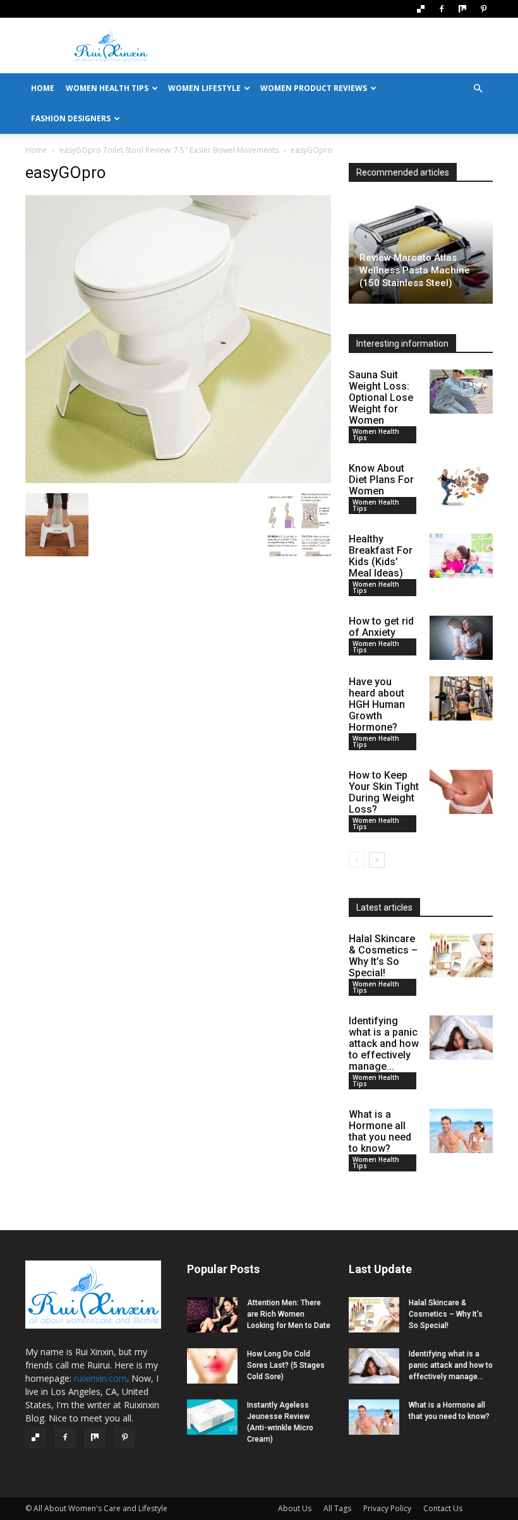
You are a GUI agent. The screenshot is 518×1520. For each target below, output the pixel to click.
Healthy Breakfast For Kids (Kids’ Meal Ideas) (381, 556)
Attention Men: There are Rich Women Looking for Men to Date (288, 1314)
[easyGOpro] (178, 480)
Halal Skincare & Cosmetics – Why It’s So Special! (383, 956)
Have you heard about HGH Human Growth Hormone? (377, 704)
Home (36, 150)
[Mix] (462, 9)
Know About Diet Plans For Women (381, 479)
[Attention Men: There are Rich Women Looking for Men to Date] (212, 1314)
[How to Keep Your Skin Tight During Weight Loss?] (461, 792)
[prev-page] (356, 860)
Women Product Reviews (313, 88)
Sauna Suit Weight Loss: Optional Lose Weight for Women (381, 397)
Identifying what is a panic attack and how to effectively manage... (384, 1043)
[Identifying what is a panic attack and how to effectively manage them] (461, 1037)
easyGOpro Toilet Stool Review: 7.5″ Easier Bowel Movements (169, 150)
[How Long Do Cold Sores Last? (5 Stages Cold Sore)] (212, 1366)
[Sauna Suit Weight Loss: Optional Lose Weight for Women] (461, 391)
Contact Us (442, 1508)
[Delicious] (420, 9)
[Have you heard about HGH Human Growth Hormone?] (461, 698)
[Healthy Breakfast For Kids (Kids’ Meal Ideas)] (461, 556)
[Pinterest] (483, 9)
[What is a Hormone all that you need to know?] (461, 1131)
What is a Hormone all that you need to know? (380, 1131)
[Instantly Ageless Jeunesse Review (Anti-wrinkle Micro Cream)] (212, 1417)
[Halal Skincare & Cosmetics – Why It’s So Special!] (461, 955)
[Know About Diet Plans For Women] (461, 485)
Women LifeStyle (204, 88)
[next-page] (377, 860)
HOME (42, 88)
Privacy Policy (387, 1508)
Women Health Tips (107, 88)
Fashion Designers (71, 118)
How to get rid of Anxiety (381, 626)
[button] (477, 89)
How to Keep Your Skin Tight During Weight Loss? (384, 792)
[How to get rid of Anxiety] (461, 638)
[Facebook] (441, 9)
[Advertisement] (344, 45)
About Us (294, 1508)
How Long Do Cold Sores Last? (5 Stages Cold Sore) (286, 1365)
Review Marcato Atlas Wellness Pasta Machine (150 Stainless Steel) (414, 270)
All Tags (337, 1508)
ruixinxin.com (100, 1378)
